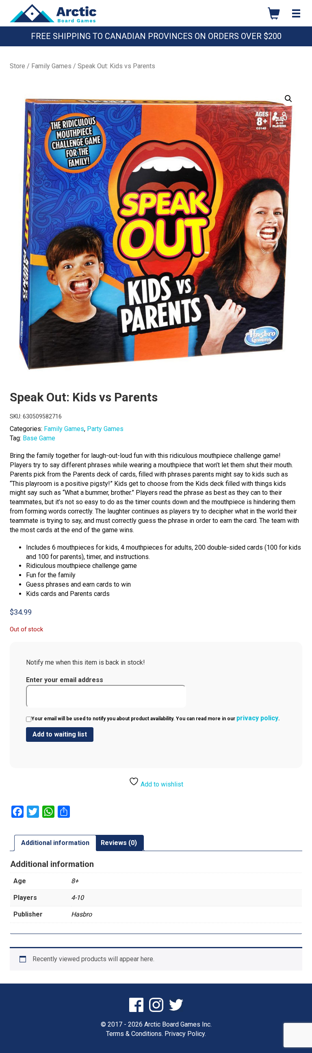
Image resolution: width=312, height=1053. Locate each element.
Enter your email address (64, 680)
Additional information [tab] (55, 843)
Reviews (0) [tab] (119, 843)
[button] (288, 98)
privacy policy (257, 718)
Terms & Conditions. (134, 1034)
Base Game (39, 438)
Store (17, 66)
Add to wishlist (161, 784)
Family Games (51, 66)
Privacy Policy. (185, 1034)
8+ (74, 881)
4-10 (77, 897)
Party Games (105, 429)
